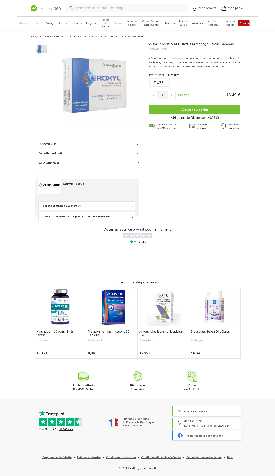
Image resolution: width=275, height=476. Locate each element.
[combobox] (126, 8)
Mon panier (236, 8)
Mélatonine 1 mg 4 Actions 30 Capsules (108, 333)
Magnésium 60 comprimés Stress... (55, 333)
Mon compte (207, 8)
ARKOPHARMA (159, 48)
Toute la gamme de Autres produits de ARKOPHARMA (75, 216)
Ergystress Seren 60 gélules (210, 332)
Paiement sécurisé (89, 457)
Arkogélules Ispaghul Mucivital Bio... (161, 333)
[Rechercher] (70, 8)
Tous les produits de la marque (61, 206)
